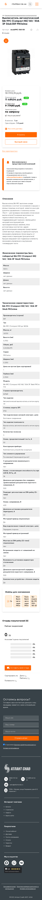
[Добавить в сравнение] (31, 29)
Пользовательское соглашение (9, 887)
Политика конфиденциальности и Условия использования (28, 887)
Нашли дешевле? (14, 115)
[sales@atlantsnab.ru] (13, 785)
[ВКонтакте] (21, 862)
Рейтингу (23, 678)
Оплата (8, 840)
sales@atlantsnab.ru (15, 177)
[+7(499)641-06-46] (19, 4)
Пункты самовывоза (12, 837)
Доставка (9, 834)
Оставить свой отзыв (19, 668)
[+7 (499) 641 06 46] (28, 779)
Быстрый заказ (21, 142)
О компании (10, 810)
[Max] (6, 863)
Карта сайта (10, 815)
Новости (8, 813)
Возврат (8, 846)
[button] (21, 738)
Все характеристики (10, 151)
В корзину (21, 135)
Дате (22, 676)
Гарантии (9, 843)
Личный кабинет (11, 831)
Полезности (9, 681)
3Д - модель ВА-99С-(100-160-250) (35, 601)
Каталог (8, 807)
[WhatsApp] (14, 862)
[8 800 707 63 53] (11, 779)
